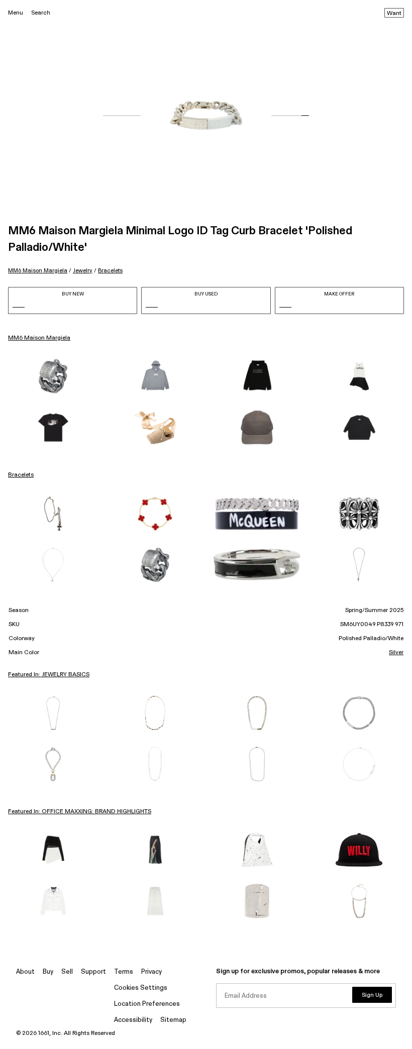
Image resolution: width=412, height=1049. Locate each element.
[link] (53, 376)
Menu (15, 13)
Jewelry (82, 270)
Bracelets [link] (21, 475)
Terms (123, 972)
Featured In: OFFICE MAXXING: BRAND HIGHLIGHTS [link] (79, 812)
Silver (396, 653)
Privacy (151, 972)
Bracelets (110, 270)
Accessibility (133, 1020)
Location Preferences (147, 1004)
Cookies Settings (140, 988)
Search (40, 13)
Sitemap (173, 1020)
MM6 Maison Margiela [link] (39, 338)
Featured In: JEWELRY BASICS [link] (48, 675)
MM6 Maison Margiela (37, 270)
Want (394, 14)
